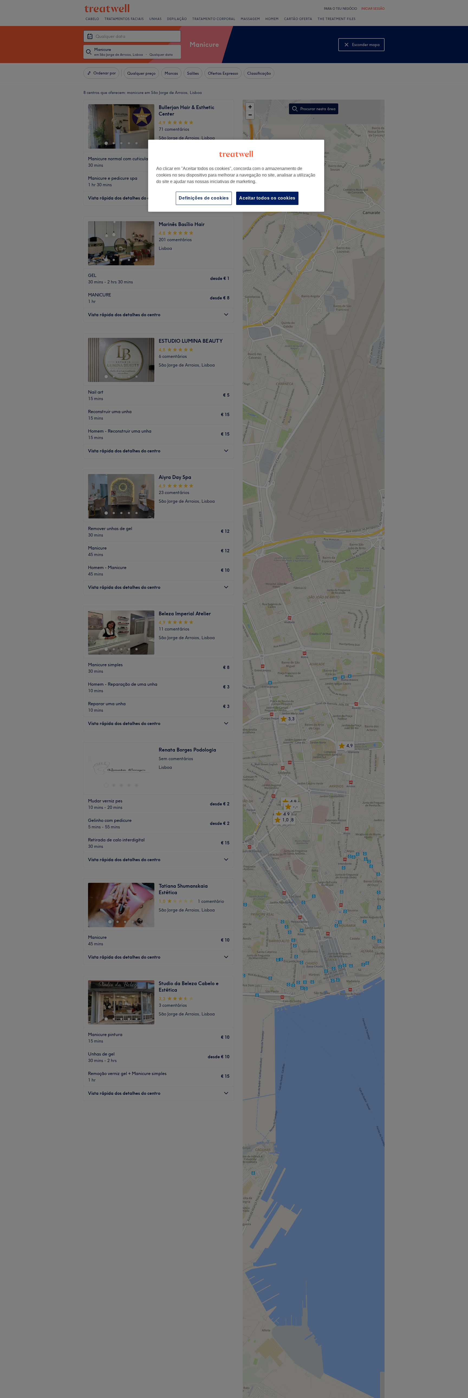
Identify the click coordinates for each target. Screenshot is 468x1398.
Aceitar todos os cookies (267, 198)
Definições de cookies (204, 198)
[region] (236, 175)
